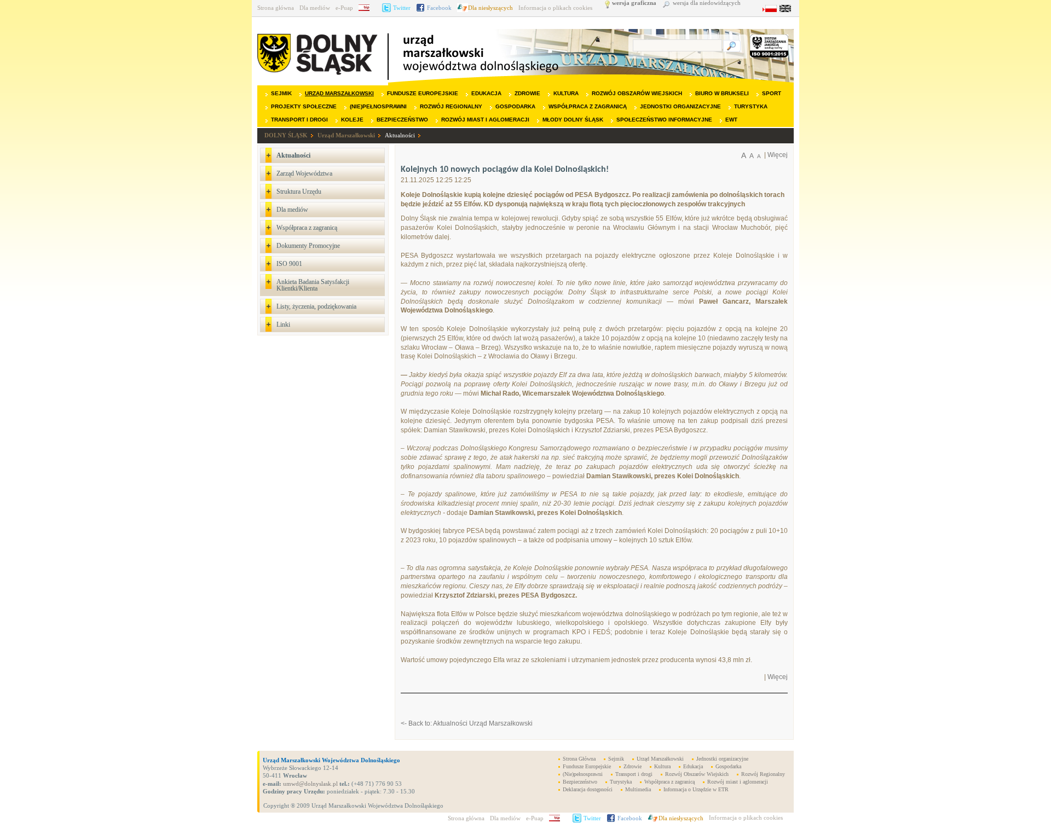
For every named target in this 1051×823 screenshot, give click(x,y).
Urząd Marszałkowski (339, 93)
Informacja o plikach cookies (555, 7)
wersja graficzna (634, 3)
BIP (367, 7)
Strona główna (275, 7)
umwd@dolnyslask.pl (309, 783)
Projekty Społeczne (304, 106)
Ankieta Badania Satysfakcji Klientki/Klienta (312, 285)
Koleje (352, 120)
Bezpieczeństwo (402, 120)
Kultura (566, 93)
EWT (731, 120)
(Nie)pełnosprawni (378, 106)
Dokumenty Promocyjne (308, 246)
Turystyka (750, 106)
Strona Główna (579, 759)
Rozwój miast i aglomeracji (485, 120)
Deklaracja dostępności (588, 789)
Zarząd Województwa (304, 173)
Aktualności (400, 135)
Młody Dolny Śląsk (572, 120)
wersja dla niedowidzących (707, 3)
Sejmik (281, 93)
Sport (771, 93)
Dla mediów (314, 7)
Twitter (402, 7)
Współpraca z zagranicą (587, 106)
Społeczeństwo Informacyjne (664, 120)
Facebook (439, 7)
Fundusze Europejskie (422, 93)
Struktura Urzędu (298, 191)
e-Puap (344, 7)
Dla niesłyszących (490, 7)
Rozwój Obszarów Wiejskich (637, 93)
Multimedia (638, 789)
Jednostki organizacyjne (680, 106)
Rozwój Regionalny (451, 106)
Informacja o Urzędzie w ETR (696, 789)
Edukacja (486, 93)
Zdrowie (527, 93)
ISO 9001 (289, 264)
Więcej (777, 155)
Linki (283, 324)
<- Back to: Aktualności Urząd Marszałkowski (467, 723)
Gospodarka (515, 106)
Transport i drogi (299, 120)
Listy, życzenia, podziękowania (316, 306)
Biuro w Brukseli (722, 93)
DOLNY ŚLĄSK (286, 135)
